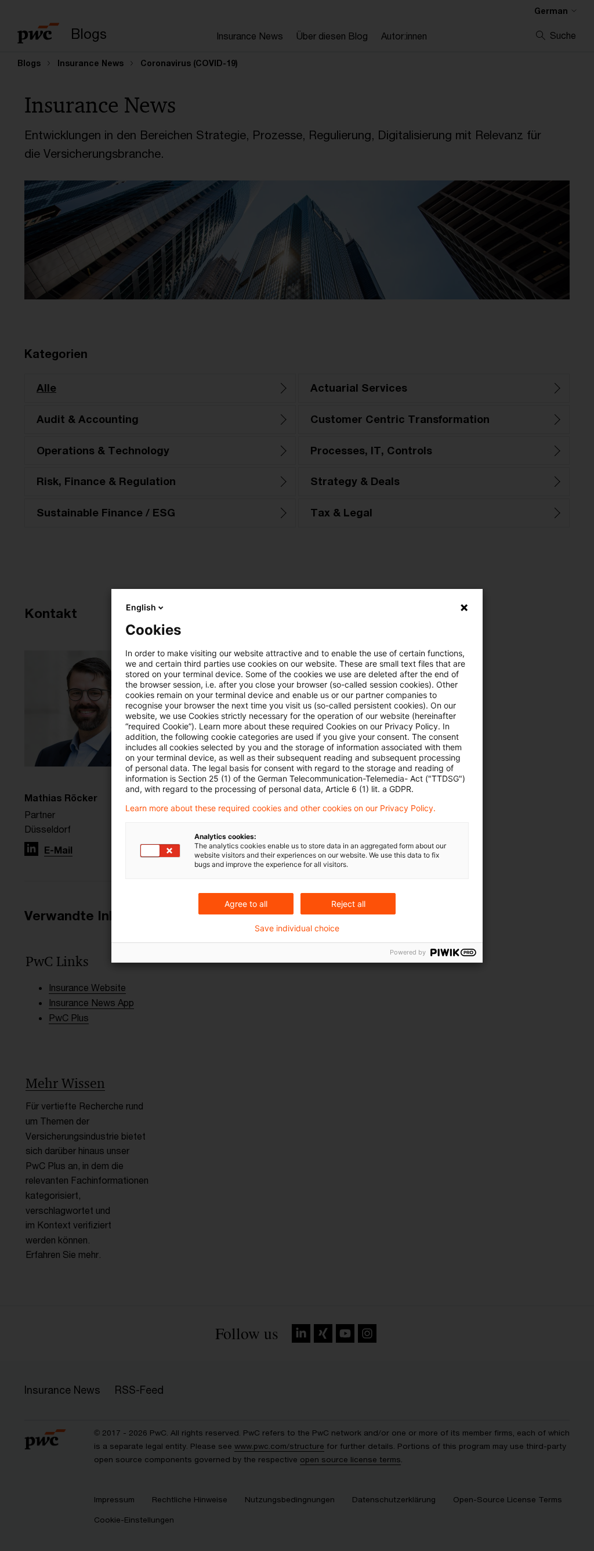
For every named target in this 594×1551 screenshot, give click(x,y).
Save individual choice (297, 928)
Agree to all (245, 904)
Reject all (348, 904)
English (141, 607)
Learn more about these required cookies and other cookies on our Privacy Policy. (280, 808)
